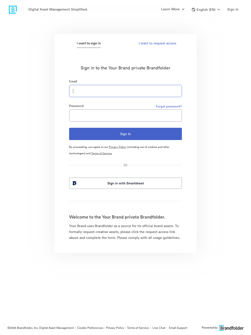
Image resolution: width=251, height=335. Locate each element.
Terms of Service (101, 153)
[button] (206, 9)
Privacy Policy (117, 147)
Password (76, 106)
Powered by (210, 327)
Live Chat (158, 328)
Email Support (177, 328)
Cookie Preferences (90, 328)
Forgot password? (169, 106)
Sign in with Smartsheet (125, 183)
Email (73, 81)
